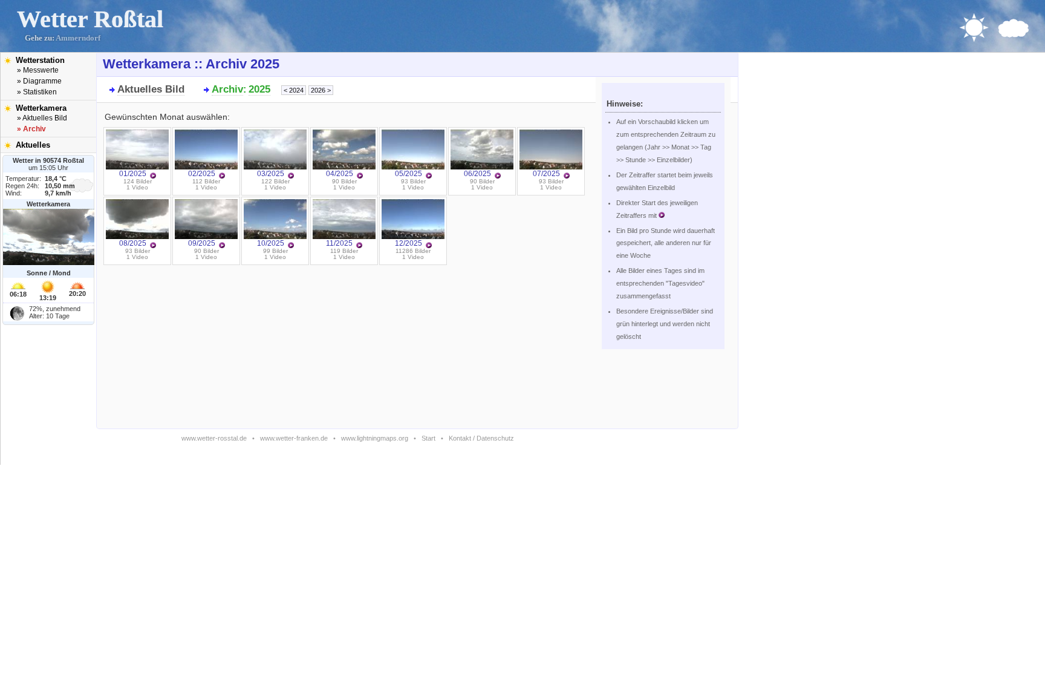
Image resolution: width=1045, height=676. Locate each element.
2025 (259, 89)
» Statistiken (37, 92)
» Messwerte (38, 70)
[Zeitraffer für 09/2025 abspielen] (222, 245)
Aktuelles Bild (150, 89)
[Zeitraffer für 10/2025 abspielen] (291, 245)
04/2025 (339, 173)
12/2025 (408, 243)
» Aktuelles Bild (42, 118)
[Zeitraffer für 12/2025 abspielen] (429, 245)
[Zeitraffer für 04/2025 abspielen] (360, 176)
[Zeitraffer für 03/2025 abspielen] (291, 176)
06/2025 (477, 173)
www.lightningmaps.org (374, 438)
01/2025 (132, 173)
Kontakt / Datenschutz (481, 438)
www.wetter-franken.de (294, 438)
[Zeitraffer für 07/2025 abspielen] (567, 176)
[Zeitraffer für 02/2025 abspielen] (222, 176)
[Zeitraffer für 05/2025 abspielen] (429, 176)
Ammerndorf (78, 38)
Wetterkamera (41, 108)
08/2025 (132, 243)
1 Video (137, 187)
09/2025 (201, 243)
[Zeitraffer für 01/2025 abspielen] (153, 176)
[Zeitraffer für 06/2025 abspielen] (498, 176)
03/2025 (270, 173)
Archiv (227, 89)
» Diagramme (39, 81)
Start (428, 438)
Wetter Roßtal (90, 19)
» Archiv (31, 129)
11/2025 (339, 243)
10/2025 (270, 243)
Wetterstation (40, 60)
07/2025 (546, 173)
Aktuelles (33, 144)
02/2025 (201, 173)
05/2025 (408, 173)
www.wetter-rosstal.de (214, 438)
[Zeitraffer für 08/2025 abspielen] (153, 245)
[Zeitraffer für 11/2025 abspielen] (359, 245)
